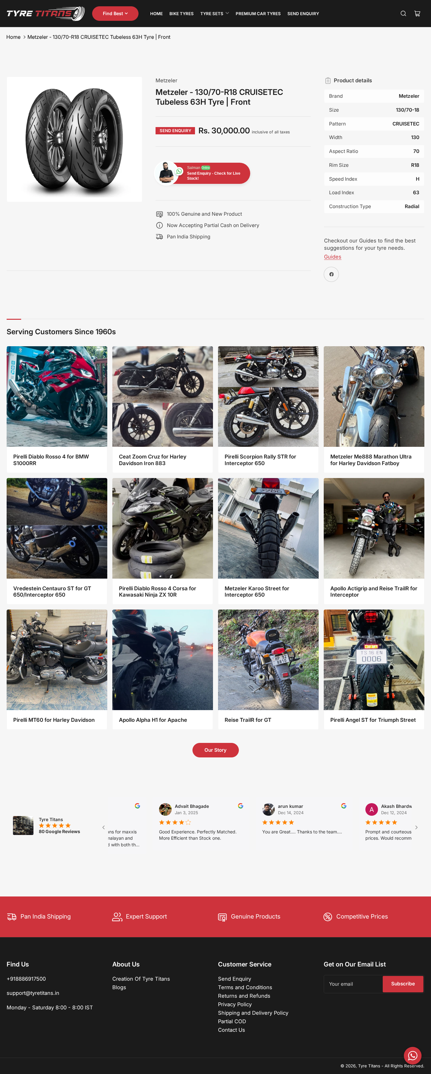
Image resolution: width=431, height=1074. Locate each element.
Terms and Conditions (245, 987)
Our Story (215, 750)
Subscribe (403, 984)
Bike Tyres (181, 13)
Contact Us (231, 1030)
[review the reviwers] (206, 806)
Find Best (113, 13)
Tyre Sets (211, 13)
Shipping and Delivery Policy (253, 1013)
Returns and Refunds (244, 996)
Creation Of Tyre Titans (141, 979)
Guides (332, 257)
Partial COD (232, 1021)
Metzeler (166, 80)
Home (156, 13)
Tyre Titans (369, 1065)
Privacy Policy (235, 1004)
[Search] (403, 13)
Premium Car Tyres (258, 13)
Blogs (119, 987)
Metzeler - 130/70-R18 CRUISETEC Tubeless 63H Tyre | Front (98, 37)
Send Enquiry (303, 13)
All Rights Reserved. (404, 1065)
